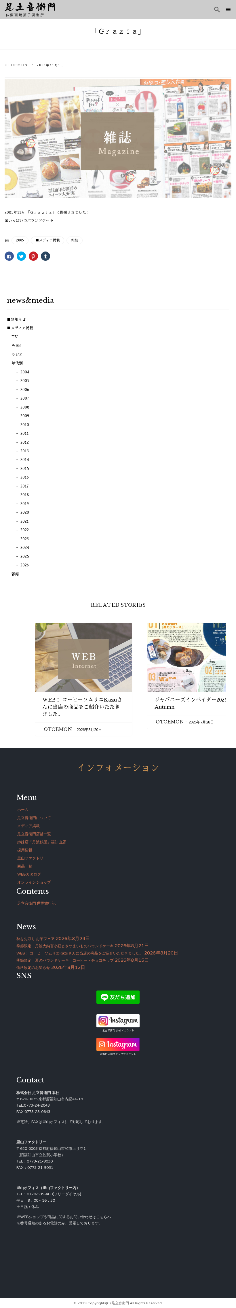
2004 (24, 372)
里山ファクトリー (32, 858)
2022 (24, 530)
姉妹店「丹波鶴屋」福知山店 (41, 842)
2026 (24, 565)
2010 (24, 425)
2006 (24, 390)
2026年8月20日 (89, 729)
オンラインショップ (34, 882)
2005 (20, 240)
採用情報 (24, 850)
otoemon (16, 65)
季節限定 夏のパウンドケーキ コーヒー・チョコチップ (65, 960)
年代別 (17, 363)
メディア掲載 (28, 826)
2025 (24, 556)
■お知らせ (16, 319)
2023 (24, 539)
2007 (24, 398)
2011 (24, 433)
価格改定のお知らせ (33, 967)
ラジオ (17, 354)
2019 (24, 504)
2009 (24, 416)
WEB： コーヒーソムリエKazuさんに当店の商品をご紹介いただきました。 (82, 707)
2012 (24, 442)
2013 (24, 451)
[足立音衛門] (30, 7)
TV (15, 337)
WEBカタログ (29, 874)
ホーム (22, 810)
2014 (24, 460)
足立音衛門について (34, 818)
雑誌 (74, 240)
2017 (24, 486)
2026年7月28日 (201, 722)
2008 (24, 407)
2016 (24, 477)
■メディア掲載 (47, 240)
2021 (24, 521)
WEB (16, 345)
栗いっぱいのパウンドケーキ (29, 220)
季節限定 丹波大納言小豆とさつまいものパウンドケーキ (65, 946)
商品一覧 (24, 866)
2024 (24, 547)
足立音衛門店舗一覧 (34, 834)
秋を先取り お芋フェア (35, 939)
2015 (24, 468)
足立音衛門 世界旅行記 (36, 903)
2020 (24, 512)
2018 (24, 495)
